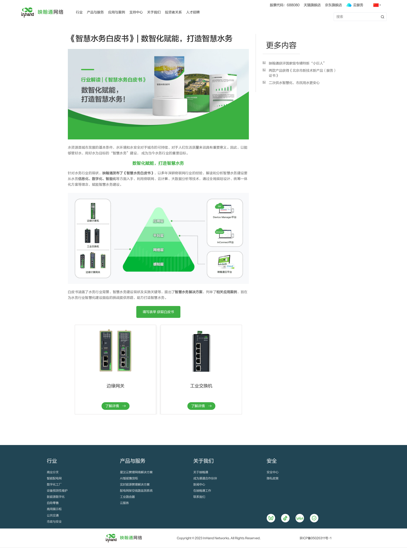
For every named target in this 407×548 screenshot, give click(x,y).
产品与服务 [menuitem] (95, 12)
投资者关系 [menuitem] (173, 12)
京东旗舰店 (333, 5)
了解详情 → (115, 406)
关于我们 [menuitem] (154, 12)
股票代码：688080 (285, 5)
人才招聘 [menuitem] (193, 12)
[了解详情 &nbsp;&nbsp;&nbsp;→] (115, 350)
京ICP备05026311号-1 (316, 538)
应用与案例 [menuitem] (116, 12)
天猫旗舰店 (312, 5)
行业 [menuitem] (79, 12)
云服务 (357, 5)
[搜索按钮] (382, 17)
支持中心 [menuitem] (136, 12)
